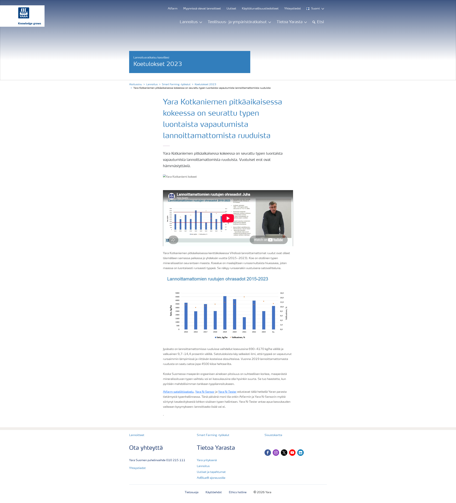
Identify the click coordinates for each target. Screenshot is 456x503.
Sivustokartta (273, 435)
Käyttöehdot (214, 492)
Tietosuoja (191, 492)
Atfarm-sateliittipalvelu (178, 392)
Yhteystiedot (137, 468)
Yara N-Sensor (204, 392)
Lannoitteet (136, 435)
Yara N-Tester (227, 392)
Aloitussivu (135, 84)
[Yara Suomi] (20, 16)
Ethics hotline (238, 492)
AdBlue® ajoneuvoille (211, 478)
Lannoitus (152, 84)
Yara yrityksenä (207, 460)
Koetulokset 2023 (205, 84)
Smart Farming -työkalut (176, 84)
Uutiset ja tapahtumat (211, 472)
